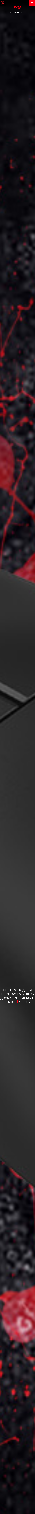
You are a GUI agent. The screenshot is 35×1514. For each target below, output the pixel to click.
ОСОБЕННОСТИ (22, 11)
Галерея (10, 11)
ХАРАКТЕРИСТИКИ (17, 13)
